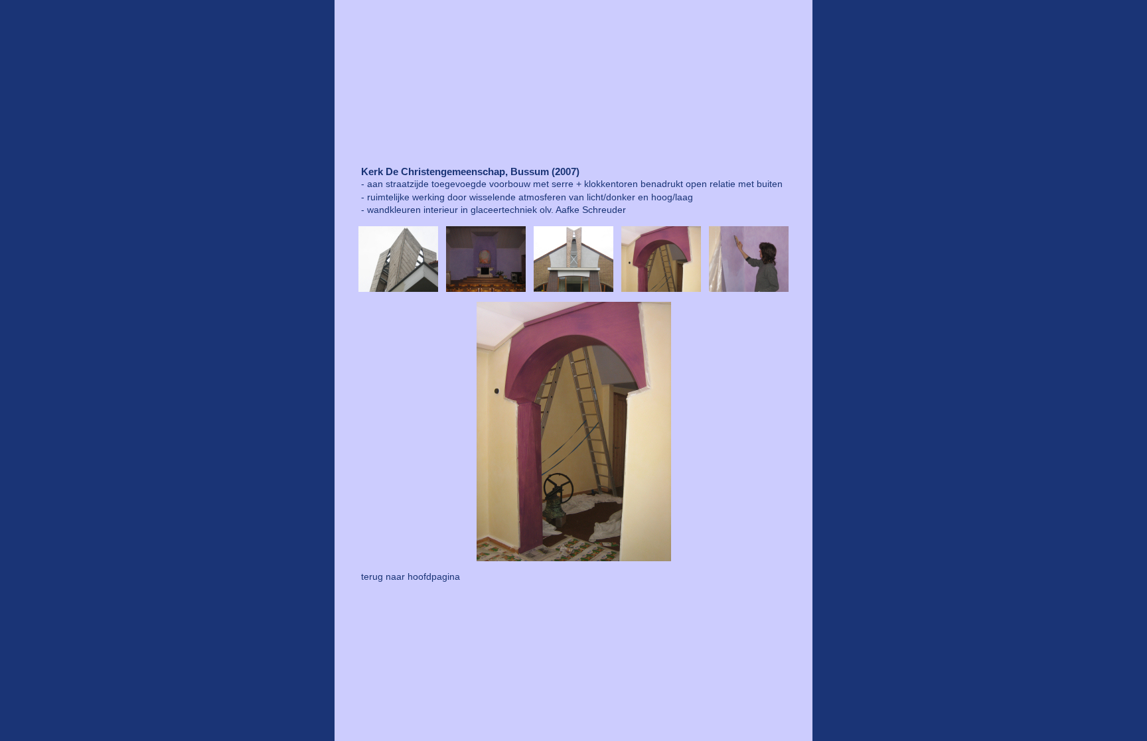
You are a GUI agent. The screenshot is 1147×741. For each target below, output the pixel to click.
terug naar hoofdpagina (410, 576)
